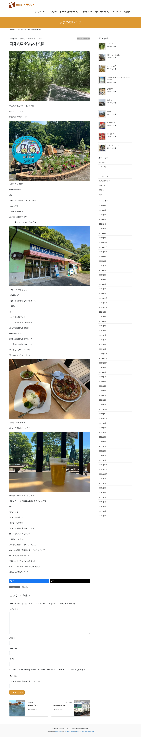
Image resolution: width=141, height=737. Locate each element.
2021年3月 (103, 506)
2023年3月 (103, 395)
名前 (12, 638)
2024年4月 (103, 335)
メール (13, 649)
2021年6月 (103, 492)
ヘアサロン (103, 167)
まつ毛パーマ (103, 176)
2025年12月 (103, 242)
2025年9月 (103, 256)
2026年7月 (103, 210)
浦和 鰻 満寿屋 (113, 55)
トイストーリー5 (113, 145)
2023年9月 (103, 367)
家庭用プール (33, 705)
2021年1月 (103, 516)
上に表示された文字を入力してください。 (26, 681)
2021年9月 (103, 479)
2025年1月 (103, 293)
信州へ (109, 111)
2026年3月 (103, 228)
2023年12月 (103, 354)
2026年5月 (103, 219)
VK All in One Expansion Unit (85, 731)
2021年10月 (103, 474)
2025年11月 (103, 247)
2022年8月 (103, 428)
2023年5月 (103, 386)
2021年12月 (103, 465)
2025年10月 (103, 252)
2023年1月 (103, 405)
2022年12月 (103, 409)
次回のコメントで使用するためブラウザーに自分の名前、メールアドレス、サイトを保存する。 (49, 670)
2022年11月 (103, 414)
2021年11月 (103, 469)
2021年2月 (103, 511)
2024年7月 (103, 321)
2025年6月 (103, 270)
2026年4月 (103, 224)
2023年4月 (103, 391)
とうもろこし (111, 43)
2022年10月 (103, 418)
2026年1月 (103, 238)
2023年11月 (103, 358)
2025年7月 (103, 266)
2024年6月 (103, 326)
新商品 (101, 190)
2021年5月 (103, 497)
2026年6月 (103, 215)
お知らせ (102, 162)
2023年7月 (103, 377)
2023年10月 (103, 363)
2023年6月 (103, 381)
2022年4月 (103, 446)
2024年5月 (103, 330)
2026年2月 (103, 233)
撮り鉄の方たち (59, 705)
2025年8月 (103, 261)
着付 (100, 195)
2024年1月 (103, 349)
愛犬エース (103, 185)
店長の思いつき (83, 38)
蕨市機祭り (111, 123)
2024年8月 (103, 317)
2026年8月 (103, 205)
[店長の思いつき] (17, 708)
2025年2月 (103, 289)
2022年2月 (103, 455)
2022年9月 (103, 423)
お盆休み (110, 89)
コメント (14, 609)
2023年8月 (103, 372)
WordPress (58, 731)
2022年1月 (103, 460)
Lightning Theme (70, 731)
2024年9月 (103, 312)
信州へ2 (110, 100)
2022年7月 (103, 432)
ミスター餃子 (111, 66)
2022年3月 (103, 451)
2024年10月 (103, 307)
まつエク (102, 172)
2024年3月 (103, 340)
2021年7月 (103, 488)
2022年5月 (103, 441)
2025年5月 (103, 275)
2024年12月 (103, 298)
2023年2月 (103, 400)
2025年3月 (103, 284)
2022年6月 (103, 437)
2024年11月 (103, 303)
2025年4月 (103, 279)
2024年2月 (103, 344)
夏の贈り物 (111, 134)
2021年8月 (103, 483)
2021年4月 (103, 502)
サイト (12, 659)
